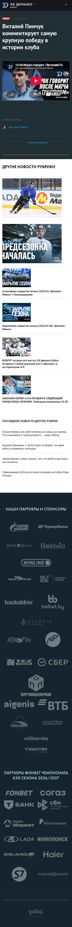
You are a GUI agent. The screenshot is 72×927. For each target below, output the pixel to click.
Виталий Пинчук (18, 127)
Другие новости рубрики (28, 166)
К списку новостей (37, 142)
